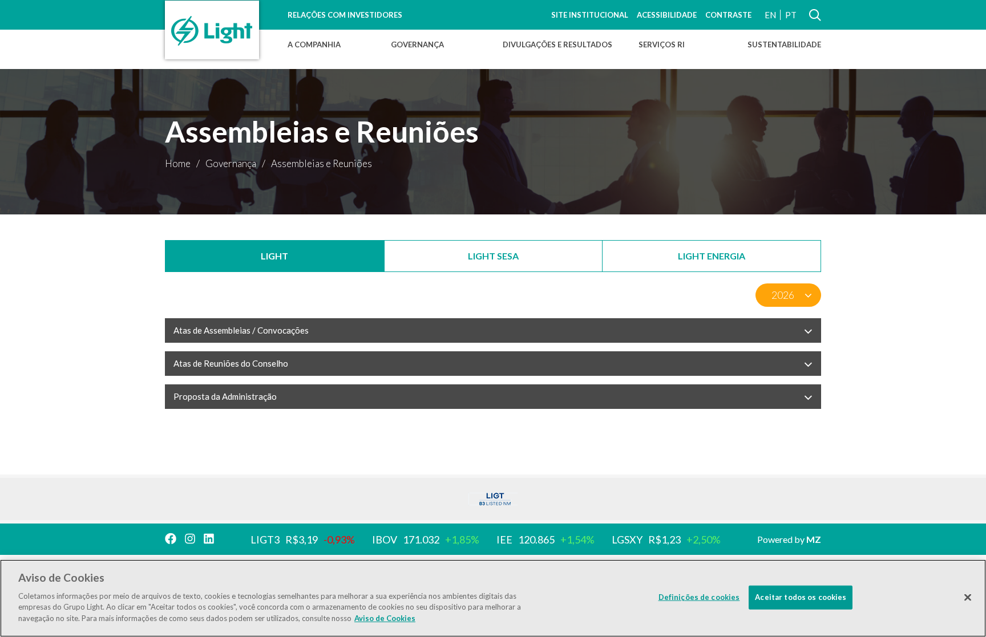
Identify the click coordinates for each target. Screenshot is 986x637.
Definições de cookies (699, 596)
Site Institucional (589, 14)
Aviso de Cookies (384, 617)
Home (178, 163)
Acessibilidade (667, 14)
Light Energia (711, 255)
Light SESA (493, 255)
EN (770, 15)
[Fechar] (967, 597)
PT (791, 15)
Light (274, 255)
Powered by (789, 539)
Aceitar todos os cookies (800, 596)
